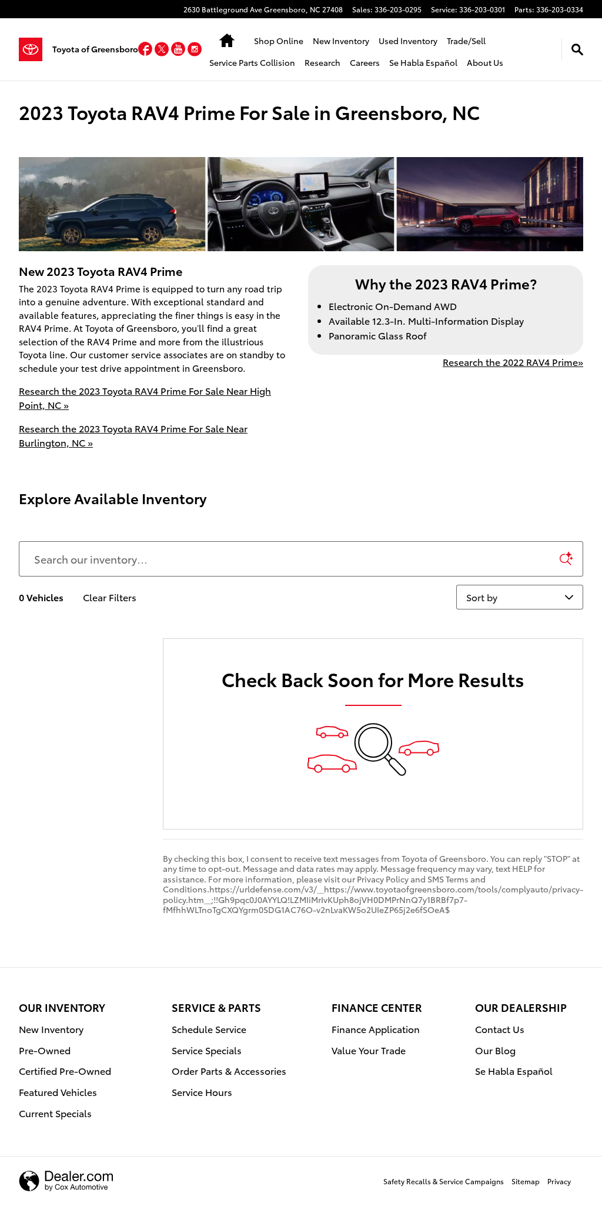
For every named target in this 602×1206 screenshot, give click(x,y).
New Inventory (341, 40)
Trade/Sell (466, 40)
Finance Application (376, 1028)
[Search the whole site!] (577, 49)
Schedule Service (209, 1028)
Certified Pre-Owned (65, 1070)
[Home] (35, 49)
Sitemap (525, 1181)
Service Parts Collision (252, 62)
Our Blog (495, 1050)
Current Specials (55, 1113)
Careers (365, 62)
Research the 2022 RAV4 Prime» (513, 361)
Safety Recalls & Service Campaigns (443, 1181)
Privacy (559, 1181)
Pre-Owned (45, 1050)
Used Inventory (408, 40)
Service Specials (207, 1050)
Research (322, 62)
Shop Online (278, 40)
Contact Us (499, 1028)
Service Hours (202, 1091)
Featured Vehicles (58, 1091)
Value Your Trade (369, 1050)
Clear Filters (109, 597)
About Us (485, 62)
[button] (146, 51)
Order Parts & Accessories (229, 1070)
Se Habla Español (423, 62)
